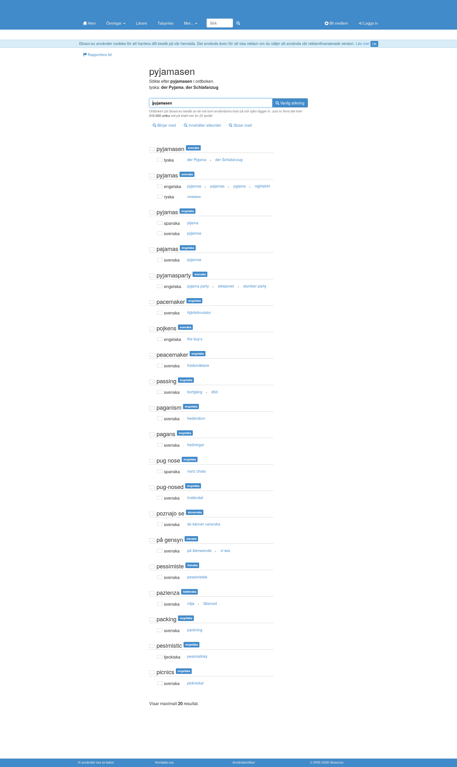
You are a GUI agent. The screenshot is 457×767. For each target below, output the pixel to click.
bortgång (194, 391)
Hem (91, 23)
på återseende (199, 550)
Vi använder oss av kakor (96, 762)
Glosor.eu (337, 762)
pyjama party (198, 286)
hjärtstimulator (199, 312)
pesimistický (197, 656)
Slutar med (242, 125)
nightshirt (262, 186)
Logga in (370, 23)
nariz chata (196, 471)
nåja (190, 603)
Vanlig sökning (291, 103)
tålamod (210, 603)
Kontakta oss (164, 762)
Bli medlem (338, 23)
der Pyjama (196, 159)
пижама (194, 196)
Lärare (141, 23)
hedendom (196, 418)
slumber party (254, 286)
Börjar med (166, 125)
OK (374, 44)
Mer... (189, 23)
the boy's (194, 338)
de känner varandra (203, 524)
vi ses (225, 550)
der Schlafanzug (229, 159)
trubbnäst (195, 497)
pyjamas (194, 186)
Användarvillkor (243, 762)
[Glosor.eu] (105, 8)
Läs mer (362, 43)
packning (194, 629)
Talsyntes (165, 23)
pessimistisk (197, 576)
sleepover (226, 286)
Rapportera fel (99, 54)
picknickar (195, 683)
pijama (192, 222)
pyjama (240, 186)
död (214, 391)
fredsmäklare (198, 365)
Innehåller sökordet (204, 125)
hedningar (195, 444)
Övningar (114, 23)
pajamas (217, 186)
